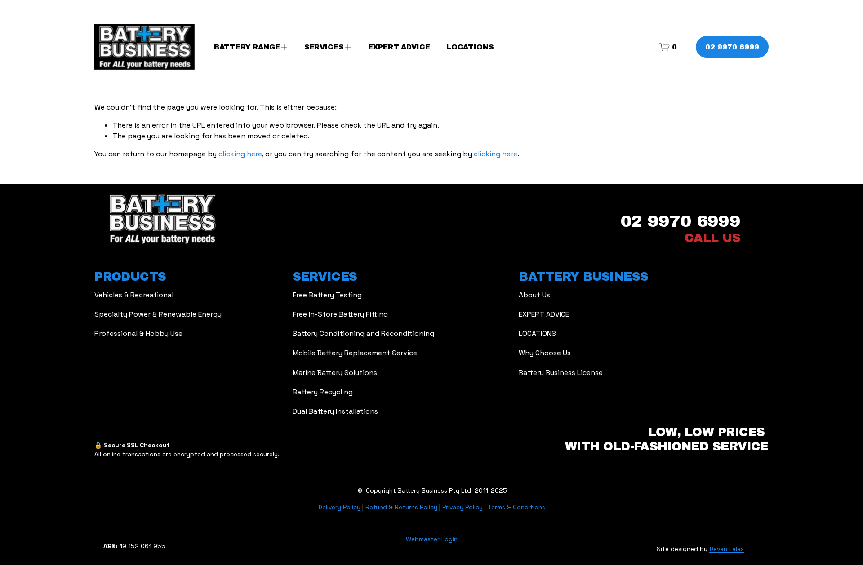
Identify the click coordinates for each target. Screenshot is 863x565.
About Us (534, 295)
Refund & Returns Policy (401, 507)
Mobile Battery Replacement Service (355, 353)
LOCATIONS (470, 47)
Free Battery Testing (327, 295)
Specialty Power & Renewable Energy (158, 314)
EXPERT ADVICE (399, 47)
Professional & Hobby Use (138, 333)
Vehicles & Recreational (133, 295)
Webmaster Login (432, 539)
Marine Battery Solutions (335, 372)
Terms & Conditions (516, 507)
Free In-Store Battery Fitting (340, 314)
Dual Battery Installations (335, 411)
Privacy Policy (462, 507)
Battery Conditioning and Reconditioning (363, 333)
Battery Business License (561, 372)
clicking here (240, 154)
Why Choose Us (545, 353)
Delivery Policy (339, 507)
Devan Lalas (726, 549)
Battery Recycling (323, 392)
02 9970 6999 (732, 47)
